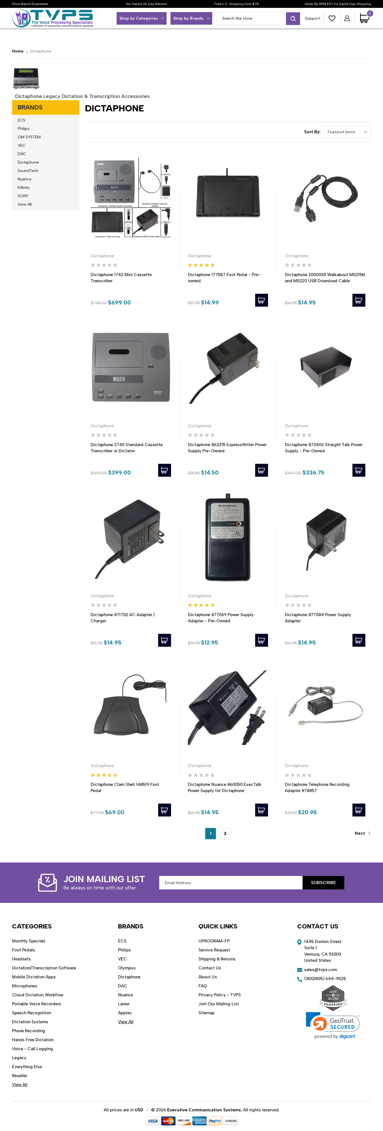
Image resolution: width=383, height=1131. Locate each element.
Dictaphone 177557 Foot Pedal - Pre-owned (224, 277)
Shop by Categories (138, 18)
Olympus (127, 968)
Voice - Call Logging (32, 1048)
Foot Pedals (23, 950)
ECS (21, 120)
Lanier (124, 1003)
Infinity (23, 187)
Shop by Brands (188, 18)
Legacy (19, 1057)
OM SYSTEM (29, 137)
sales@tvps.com (320, 969)
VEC (22, 145)
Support (312, 18)
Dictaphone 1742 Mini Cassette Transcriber (121, 277)
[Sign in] (347, 18)
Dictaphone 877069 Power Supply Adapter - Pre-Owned (221, 617)
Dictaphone (28, 162)
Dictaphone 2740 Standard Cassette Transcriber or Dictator (127, 447)
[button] (333, 1025)
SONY (23, 196)
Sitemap (206, 1012)
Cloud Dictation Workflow (37, 994)
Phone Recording (28, 1030)
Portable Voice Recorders (36, 1003)
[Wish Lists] (332, 18)
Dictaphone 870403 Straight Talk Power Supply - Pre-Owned (324, 447)
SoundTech (28, 170)
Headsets (21, 959)
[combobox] (258, 18)
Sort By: (312, 131)
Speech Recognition (31, 1012)
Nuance (24, 179)
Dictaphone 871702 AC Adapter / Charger (123, 617)
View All (25, 204)
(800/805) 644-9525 (325, 978)
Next (360, 833)
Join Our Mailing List (219, 1003)
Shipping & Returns (217, 959)
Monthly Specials (28, 941)
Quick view (131, 197)
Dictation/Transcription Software (44, 968)
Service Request (214, 950)
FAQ (203, 985)
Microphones (24, 985)
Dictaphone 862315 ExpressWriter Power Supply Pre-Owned (227, 447)
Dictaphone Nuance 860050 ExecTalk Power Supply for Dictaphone (224, 787)
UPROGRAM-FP (214, 941)
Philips (23, 128)
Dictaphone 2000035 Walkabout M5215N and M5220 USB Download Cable (325, 277)
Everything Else (27, 1066)
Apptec (125, 1012)
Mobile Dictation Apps (34, 976)
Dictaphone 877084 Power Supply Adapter (318, 617)
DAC (22, 154)
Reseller (19, 1075)
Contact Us (210, 968)
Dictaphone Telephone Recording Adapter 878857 (317, 787)
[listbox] (347, 132)
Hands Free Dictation (33, 1039)
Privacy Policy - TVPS (220, 994)
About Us (208, 976)
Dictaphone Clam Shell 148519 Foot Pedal (125, 787)
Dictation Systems (30, 1021)
